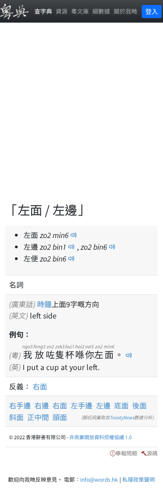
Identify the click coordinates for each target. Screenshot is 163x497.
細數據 (101, 11)
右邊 (41, 405)
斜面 (16, 417)
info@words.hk (99, 479)
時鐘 (44, 303)
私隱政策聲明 (138, 479)
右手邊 (20, 405)
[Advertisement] (81, 117)
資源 (61, 11)
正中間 (38, 417)
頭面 (60, 417)
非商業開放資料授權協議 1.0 (100, 436)
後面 (139, 405)
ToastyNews (122, 417)
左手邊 (81, 405)
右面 (40, 386)
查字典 (43, 11)
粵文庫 (80, 11)
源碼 (152, 453)
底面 (121, 405)
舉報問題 (126, 453)
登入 (151, 11)
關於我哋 (125, 11)
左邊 (103, 405)
